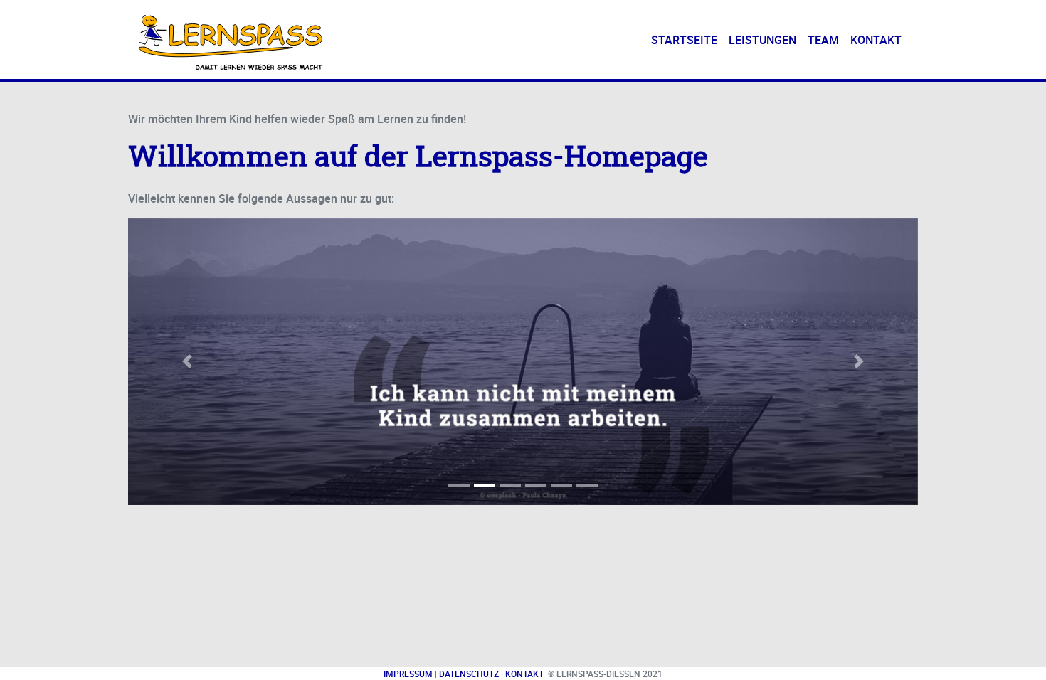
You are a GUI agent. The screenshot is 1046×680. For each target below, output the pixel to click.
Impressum (408, 673)
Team (823, 40)
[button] (187, 361)
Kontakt (876, 40)
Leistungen (762, 40)
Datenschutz (469, 673)
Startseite (687, 39)
